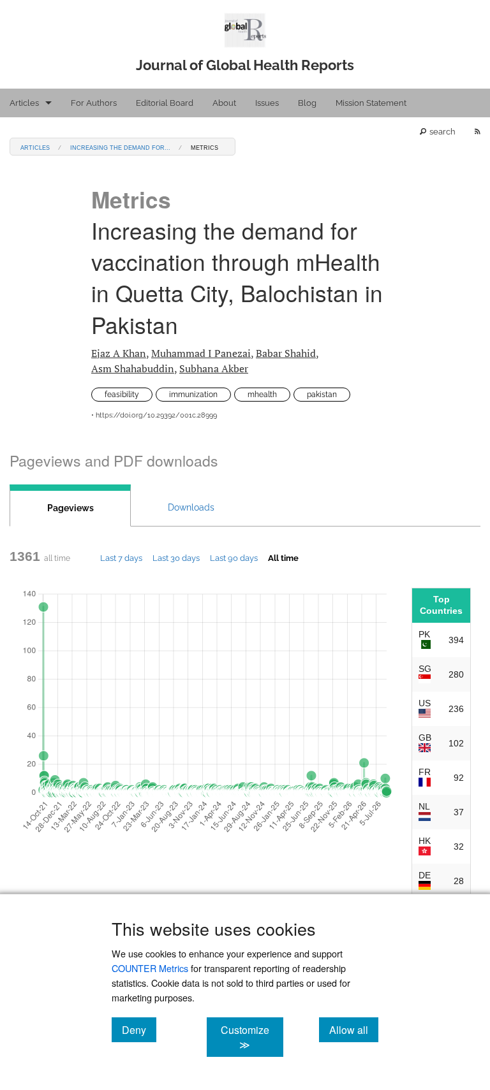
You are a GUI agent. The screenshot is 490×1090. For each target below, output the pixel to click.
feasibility (122, 394)
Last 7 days (121, 558)
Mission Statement (371, 103)
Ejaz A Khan (118, 353)
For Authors (94, 103)
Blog (307, 103)
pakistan (322, 394)
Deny (139, 1029)
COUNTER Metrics (150, 968)
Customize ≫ (252, 1037)
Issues (267, 103)
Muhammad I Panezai (201, 353)
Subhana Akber (213, 368)
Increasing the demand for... (120, 147)
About (224, 103)
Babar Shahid (286, 353)
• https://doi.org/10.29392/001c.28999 (154, 415)
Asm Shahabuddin (132, 368)
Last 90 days (234, 558)
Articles (24, 103)
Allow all (353, 1029)
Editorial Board (164, 103)
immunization (193, 394)
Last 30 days (176, 558)
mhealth (262, 394)
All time (283, 558)
